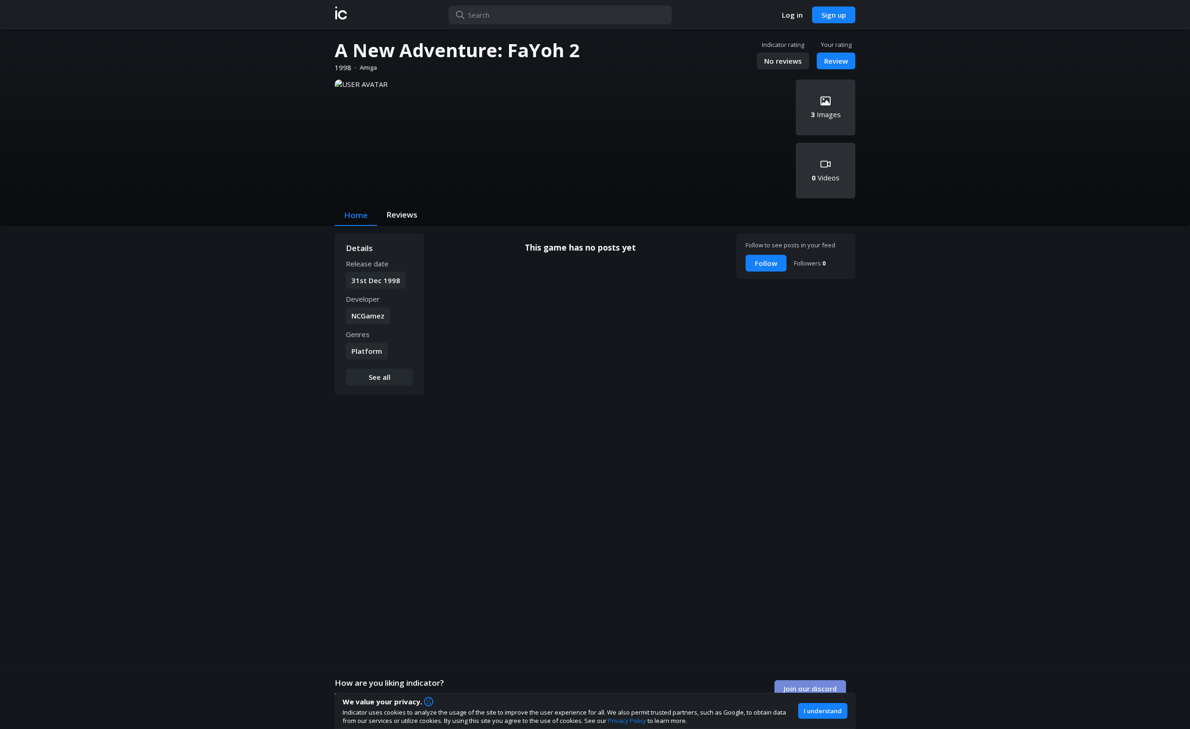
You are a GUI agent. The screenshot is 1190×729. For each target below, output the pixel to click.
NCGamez (367, 315)
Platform (366, 351)
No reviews (783, 61)
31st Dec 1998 (375, 280)
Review (836, 61)
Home (356, 215)
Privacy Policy (627, 720)
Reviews (401, 214)
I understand (823, 711)
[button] (341, 15)
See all (379, 377)
